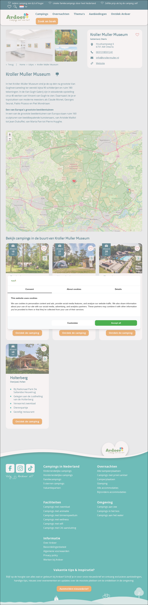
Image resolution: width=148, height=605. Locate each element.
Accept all (116, 323)
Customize (72, 323)
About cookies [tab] (74, 289)
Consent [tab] (29, 289)
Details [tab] (118, 289)
